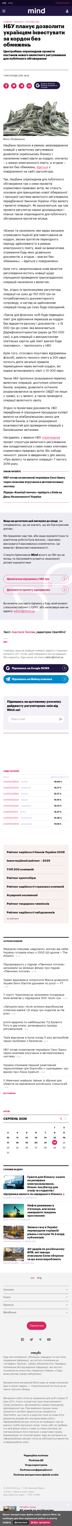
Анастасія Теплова (23, 632)
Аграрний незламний (22, 895)
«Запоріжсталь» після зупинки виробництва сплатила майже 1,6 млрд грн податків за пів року (33, 1010)
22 (54, 1142)
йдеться (42, 167)
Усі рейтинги (12, 919)
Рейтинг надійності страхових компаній (35, 886)
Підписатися (63, 3)
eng (10, 3)
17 (8, 1143)
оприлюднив (51, 437)
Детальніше (21, 1522)
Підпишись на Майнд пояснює (32, 679)
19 (26, 1143)
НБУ (5, 642)
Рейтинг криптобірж (21, 878)
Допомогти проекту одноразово (28, 590)
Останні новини (12, 941)
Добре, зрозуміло (40, 1522)
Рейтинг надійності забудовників (31, 912)
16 (64, 1138)
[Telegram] (40, 1340)
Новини (7, 22)
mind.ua (58, 1386)
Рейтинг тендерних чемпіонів (28, 903)
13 (36, 1138)
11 (17, 1138)
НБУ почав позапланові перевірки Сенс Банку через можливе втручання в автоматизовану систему (34, 482)
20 (36, 1143)
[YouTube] (49, 1340)
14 (45, 1138)
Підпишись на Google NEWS (30, 668)
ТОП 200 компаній (20, 869)
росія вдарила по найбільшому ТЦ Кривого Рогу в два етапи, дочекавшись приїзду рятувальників (32, 1026)
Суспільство (32, 22)
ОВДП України (11, 771)
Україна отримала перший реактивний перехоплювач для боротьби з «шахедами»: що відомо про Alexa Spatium (35, 1068)
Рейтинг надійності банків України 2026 (36, 852)
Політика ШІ (36, 1460)
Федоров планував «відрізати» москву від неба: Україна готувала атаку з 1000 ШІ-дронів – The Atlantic (36, 952)
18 (17, 1143)
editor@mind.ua (24, 611)
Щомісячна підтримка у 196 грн (28, 579)
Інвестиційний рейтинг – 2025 (28, 860)
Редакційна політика (36, 1455)
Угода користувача (36, 1465)
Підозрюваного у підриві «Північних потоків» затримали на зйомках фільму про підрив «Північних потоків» (34, 968)
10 (8, 1138)
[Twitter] (31, 1340)
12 (26, 1138)
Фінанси (18, 22)
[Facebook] (22, 1340)
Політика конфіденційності (36, 1470)
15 (54, 1138)
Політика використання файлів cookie (36, 1475)
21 (45, 1143)
